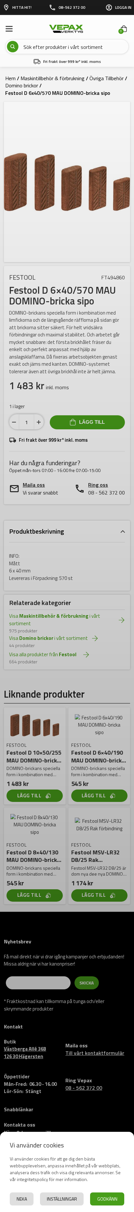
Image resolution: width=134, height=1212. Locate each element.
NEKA (22, 1198)
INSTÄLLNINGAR (62, 1198)
